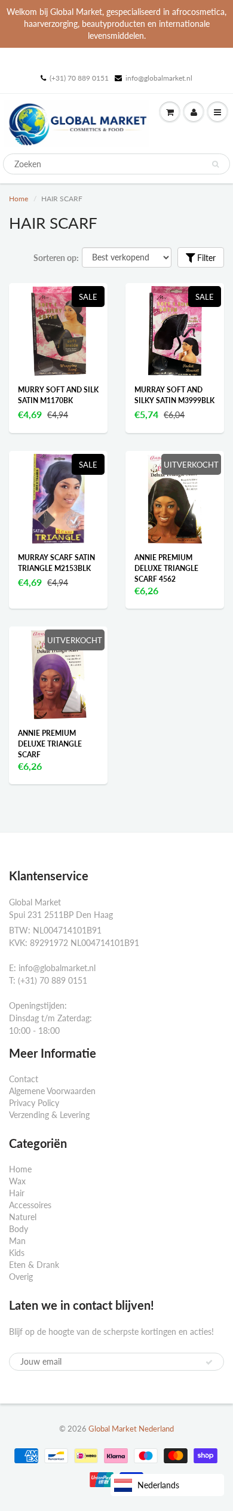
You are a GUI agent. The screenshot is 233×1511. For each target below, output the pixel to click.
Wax (17, 1181)
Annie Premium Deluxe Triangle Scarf (50, 744)
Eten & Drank (34, 1265)
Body (18, 1229)
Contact (23, 1079)
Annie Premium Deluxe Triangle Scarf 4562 (166, 568)
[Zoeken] (215, 164)
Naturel (22, 1217)
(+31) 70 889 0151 (79, 77)
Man (17, 1241)
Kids (16, 1253)
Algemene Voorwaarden (52, 1091)
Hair (16, 1193)
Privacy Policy (34, 1103)
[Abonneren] (209, 1362)
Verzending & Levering (49, 1115)
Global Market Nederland (131, 1428)
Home (18, 198)
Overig (21, 1277)
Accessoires (30, 1205)
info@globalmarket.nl (158, 77)
